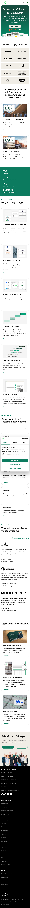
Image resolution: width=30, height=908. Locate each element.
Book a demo (14, 26)
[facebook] (11, 794)
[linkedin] (2, 794)
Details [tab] (15, 442)
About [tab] (24, 442)
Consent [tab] (5, 442)
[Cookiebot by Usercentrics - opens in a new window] (22, 438)
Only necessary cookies (15, 468)
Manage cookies (14, 464)
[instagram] (8, 794)
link (18, 454)
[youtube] (5, 794)
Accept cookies (15, 460)
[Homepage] (4, 2)
